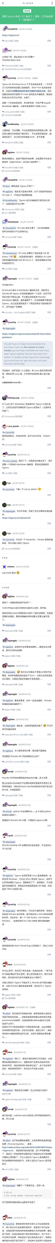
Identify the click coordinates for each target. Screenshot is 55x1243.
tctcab (9, 811)
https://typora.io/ (10, 35)
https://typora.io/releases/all (16, 518)
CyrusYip (10, 432)
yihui (8, 1013)
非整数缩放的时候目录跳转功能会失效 (29, 91)
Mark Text (15, 60)
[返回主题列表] (3, 3)
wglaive (9, 191)
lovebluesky (11, 200)
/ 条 (26, 3)
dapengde (10, 328)
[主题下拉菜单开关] (52, 3)
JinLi (8, 186)
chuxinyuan (11, 253)
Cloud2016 (11, 228)
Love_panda (11, 461)
